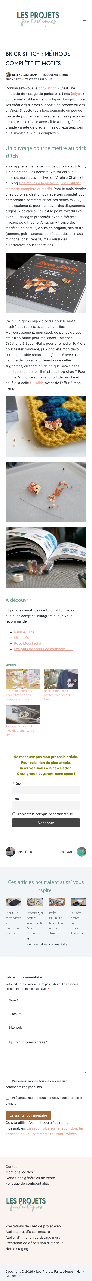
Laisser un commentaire (28, 1115)
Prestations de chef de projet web (33, 1226)
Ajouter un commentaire (28, 1042)
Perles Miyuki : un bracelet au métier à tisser (56, 923)
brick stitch (47, 88)
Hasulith (36, 383)
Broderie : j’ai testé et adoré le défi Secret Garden (35, 923)
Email (16, 799)
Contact (12, 1166)
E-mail (15, 1014)
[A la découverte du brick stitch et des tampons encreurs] (23, 679)
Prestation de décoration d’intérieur (34, 1243)
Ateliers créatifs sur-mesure (28, 1232)
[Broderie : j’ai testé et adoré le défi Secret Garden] (35, 902)
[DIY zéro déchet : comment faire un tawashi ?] (78, 902)
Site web (15, 1027)
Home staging (17, 1249)
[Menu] (84, 19)
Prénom (18, 783)
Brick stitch (15, 79)
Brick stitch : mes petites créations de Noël (58, 695)
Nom (13, 1000)
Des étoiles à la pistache (39, 183)
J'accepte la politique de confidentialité (44, 814)
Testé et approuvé (38, 79)
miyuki (77, 93)
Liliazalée (21, 638)
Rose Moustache (27, 643)
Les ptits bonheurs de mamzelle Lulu (43, 649)
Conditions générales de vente (30, 1178)
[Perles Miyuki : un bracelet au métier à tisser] (57, 902)
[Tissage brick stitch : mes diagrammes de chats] (23, 714)
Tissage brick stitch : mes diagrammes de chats (20, 730)
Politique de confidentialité (27, 1183)
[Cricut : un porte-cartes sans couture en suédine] (13, 902)
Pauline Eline (24, 632)
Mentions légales (19, 1172)
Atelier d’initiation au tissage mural (33, 1237)
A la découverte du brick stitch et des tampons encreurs (19, 695)
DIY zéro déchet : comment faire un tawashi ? (77, 923)
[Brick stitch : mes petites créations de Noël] (61, 679)
